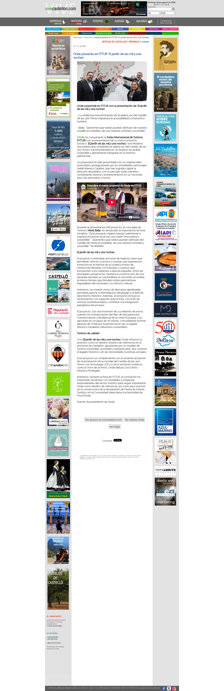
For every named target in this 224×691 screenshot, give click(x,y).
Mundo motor (120, 33)
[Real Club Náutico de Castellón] (166, 302)
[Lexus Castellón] (114, 16)
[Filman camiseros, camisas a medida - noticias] (166, 465)
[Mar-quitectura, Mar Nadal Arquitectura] (166, 318)
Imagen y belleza (70, 29)
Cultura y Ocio (103, 29)
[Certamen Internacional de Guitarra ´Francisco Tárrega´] (58, 536)
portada (142, 688)
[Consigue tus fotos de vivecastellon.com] (166, 24)
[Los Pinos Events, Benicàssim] (166, 407)
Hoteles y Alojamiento (170, 29)
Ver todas (114, 426)
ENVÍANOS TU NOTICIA (55, 622)
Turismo (88, 37)
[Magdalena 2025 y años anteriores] (58, 500)
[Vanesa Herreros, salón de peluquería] (166, 378)
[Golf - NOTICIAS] (58, 119)
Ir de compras (70, 33)
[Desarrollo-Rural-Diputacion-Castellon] (166, 113)
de (149, 13)
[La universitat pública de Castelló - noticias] (58, 161)
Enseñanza (137, 29)
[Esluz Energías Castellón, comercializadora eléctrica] (58, 398)
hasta (163, 13)
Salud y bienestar (53, 29)
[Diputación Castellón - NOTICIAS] (58, 319)
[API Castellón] (166, 243)
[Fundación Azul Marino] (166, 437)
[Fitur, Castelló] (58, 236)
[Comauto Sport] (166, 208)
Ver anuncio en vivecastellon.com (103, 419)
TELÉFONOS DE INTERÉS (55, 647)
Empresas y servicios (87, 29)
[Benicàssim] (58, 203)
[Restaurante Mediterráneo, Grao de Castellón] (166, 272)
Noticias (77, 37)
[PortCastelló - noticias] (58, 272)
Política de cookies (53, 649)
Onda (80, 137)
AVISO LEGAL (134, 688)
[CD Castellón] (58, 371)
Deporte (120, 29)
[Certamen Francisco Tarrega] (166, 72)
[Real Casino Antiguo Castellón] (58, 341)
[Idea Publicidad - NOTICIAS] (166, 507)
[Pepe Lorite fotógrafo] (166, 477)
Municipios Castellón (103, 33)
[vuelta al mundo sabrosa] (58, 566)
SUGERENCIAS (52, 624)
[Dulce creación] (58, 458)
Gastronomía (154, 29)
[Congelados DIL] (166, 348)
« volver (144, 41)
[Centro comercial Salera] (166, 143)
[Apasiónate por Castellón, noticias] (166, 178)
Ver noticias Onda (134, 419)
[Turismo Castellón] (58, 305)
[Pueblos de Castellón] (58, 612)
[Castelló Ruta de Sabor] (58, 77)
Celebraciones (87, 33)
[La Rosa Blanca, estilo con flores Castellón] (58, 428)
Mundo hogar (53, 33)
